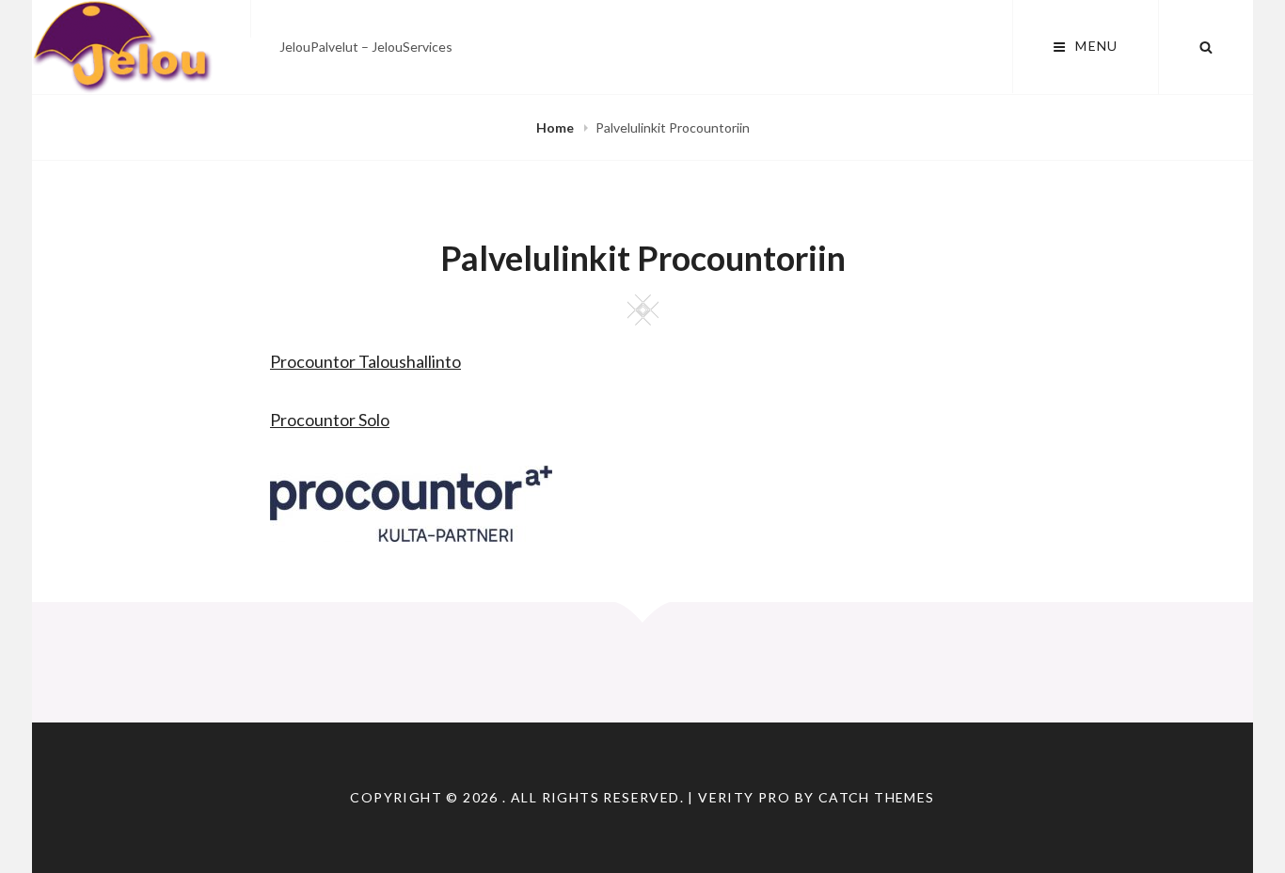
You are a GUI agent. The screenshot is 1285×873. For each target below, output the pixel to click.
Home (556, 127)
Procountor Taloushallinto (365, 361)
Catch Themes (876, 797)
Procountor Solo (329, 419)
